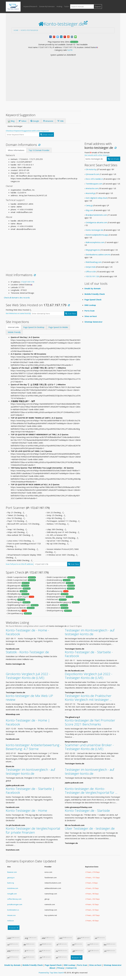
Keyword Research (30, 6)
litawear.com (12, 872)
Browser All (13, 927)
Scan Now (71, 313)
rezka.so (10, 920)
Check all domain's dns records (17, 297)
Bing (12, 121)
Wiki (61, 121)
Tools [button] (66, 6)
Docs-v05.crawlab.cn (94, 179)
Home (16, 30)
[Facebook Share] (50, 36)
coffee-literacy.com (14, 899)
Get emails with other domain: (97, 155)
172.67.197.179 (27, 282)
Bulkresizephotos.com (95, 242)
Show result (47, 134)
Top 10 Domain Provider (39, 150)
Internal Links (13, 327)
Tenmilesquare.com (94, 183)
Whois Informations (16, 150)
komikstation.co (13, 910)
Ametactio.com (92, 188)
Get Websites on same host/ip (18, 313)
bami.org (10, 883)
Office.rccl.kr (91, 271)
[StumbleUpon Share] (68, 36)
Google (35, 121)
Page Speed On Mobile (58, 327)
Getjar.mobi (91, 267)
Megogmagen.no (93, 250)
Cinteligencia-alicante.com (96, 222)
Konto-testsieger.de (29, 30)
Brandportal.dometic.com (96, 215)
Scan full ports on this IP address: (20, 564)
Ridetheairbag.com (94, 262)
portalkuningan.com (14, 904)
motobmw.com (12, 888)
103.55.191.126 (92, 276)
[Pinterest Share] (64, 36)
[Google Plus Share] (54, 36)
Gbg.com (89, 210)
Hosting (59, 6)
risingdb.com (12, 894)
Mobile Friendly (14, 332)
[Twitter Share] (57, 36)
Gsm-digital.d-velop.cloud (96, 198)
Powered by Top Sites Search (51, 972)
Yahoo (23, 121)
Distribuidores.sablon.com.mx (98, 254)
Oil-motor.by (91, 169)
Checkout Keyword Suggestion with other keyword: (27, 131)
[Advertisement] (63, 74)
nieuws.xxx (11, 915)
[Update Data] (39, 144)
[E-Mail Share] (75, 36)
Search (98, 6)
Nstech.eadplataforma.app (97, 235)
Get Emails (114, 159)
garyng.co (11, 877)
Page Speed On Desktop (33, 327)
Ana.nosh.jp (90, 193)
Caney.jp (89, 205)
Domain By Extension (47, 6)
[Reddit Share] (71, 36)
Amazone (49, 121)
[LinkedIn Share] (61, 36)
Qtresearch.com (92, 174)
